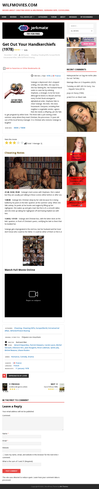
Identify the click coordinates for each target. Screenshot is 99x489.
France (58, 76)
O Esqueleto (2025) (88, 82)
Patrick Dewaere (37, 345)
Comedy (23, 357)
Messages (73, 17)
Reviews (13, 17)
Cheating (34, 55)
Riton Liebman (43, 347)
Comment (6, 415)
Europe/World (54, 55)
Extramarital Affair (10, 57)
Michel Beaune (11, 350)
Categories (42, 17)
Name (5, 433)
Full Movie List (26, 17)
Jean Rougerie (30, 347)
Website (5, 448)
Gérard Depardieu (21, 345)
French (16, 365)
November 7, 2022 (10, 55)
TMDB (22, 128)
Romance (15, 357)
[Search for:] (81, 26)
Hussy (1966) (79, 93)
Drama (31, 357)
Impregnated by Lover (18, 376)
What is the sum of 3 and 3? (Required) (17, 461)
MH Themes (64, 487)
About (62, 17)
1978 (48, 76)
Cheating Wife (43, 55)
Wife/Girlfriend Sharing (26, 57)
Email (4, 441)
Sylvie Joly (55, 347)
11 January (20, 368)
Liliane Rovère (23, 350)
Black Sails (82, 97)
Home (4, 17)
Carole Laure (50, 345)
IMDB (16, 128)
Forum (54, 17)
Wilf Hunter (25, 55)
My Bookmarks (87, 17)
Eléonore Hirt (18, 347)
